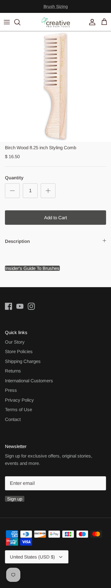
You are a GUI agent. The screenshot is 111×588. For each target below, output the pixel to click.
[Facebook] (8, 306)
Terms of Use (18, 409)
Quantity (14, 177)
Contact (13, 419)
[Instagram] (31, 306)
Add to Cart (55, 217)
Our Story (15, 342)
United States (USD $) (32, 556)
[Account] (90, 22)
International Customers (29, 380)
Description (17, 241)
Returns (13, 370)
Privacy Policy (19, 400)
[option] (55, 86)
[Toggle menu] (7, 22)
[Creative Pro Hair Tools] (55, 22)
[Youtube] (19, 306)
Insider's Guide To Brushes (55, 8)
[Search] (20, 22)
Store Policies (19, 351)
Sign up (14, 498)
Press (11, 390)
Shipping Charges (23, 361)
